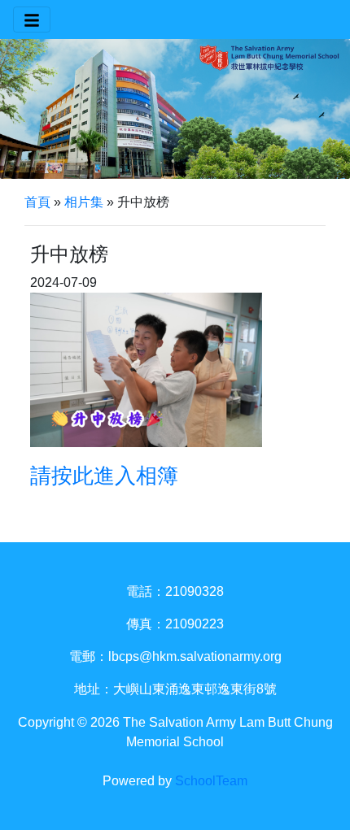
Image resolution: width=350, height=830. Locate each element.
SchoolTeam (211, 781)
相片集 (83, 202)
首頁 (37, 202)
